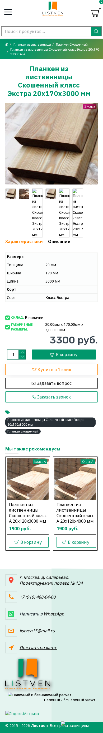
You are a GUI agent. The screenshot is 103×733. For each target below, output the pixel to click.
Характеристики (24, 241)
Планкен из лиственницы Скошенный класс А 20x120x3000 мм (28, 513)
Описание (59, 241)
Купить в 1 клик (54, 369)
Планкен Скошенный (72, 44)
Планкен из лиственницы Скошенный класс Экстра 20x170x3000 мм (46, 422)
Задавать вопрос (54, 383)
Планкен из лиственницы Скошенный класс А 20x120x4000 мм (75, 513)
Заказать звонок (54, 397)
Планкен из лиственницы (32, 44)
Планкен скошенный (23, 431)
